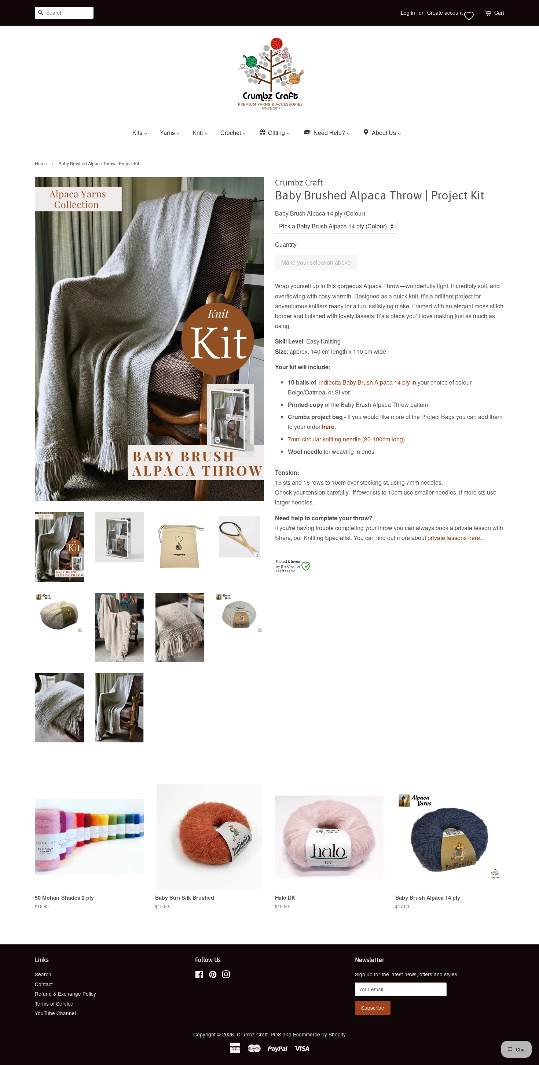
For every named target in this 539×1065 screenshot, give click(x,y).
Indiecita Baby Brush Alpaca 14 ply (364, 382)
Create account (445, 12)
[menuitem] (143, 132)
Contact (44, 984)
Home (41, 163)
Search (43, 974)
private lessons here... (457, 537)
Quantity (286, 244)
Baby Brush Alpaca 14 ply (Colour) (320, 213)
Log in (408, 12)
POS (276, 1034)
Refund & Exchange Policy (65, 993)
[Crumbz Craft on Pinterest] (213, 975)
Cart (499, 12)
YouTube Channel (55, 1013)
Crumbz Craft (252, 1034)
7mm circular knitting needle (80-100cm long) (346, 439)
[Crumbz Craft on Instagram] (226, 975)
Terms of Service (54, 1003)
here (328, 426)
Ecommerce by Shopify (319, 1034)
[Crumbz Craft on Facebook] (199, 975)
